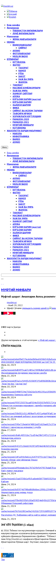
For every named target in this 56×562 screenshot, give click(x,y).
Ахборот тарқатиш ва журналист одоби (21, 427)
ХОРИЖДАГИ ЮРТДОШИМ (27, 244)
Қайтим (5, 481)
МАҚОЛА (17, 261)
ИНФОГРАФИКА (21, 264)
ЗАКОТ (21, 204)
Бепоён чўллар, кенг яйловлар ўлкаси (19, 459)
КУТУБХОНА (19, 189)
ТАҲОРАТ (23, 195)
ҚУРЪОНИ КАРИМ (22, 229)
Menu (4, 147)
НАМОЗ (22, 198)
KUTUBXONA (19, 255)
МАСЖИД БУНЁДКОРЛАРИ (26, 215)
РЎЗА (21, 201)
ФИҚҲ (16, 235)
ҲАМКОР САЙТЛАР (22, 221)
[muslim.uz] (7, 6)
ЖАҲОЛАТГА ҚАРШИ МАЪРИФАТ (24, 258)
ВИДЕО (16, 266)
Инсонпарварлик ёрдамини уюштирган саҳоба (24, 372)
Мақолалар (13, 164)
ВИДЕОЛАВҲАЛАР (22, 172)
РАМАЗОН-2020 (21, 246)
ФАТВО (16, 192)
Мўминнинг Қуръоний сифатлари (17, 503)
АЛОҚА (16, 224)
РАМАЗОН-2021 (21, 249)
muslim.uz (12, 302)
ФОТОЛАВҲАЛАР (22, 181)
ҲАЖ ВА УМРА (25, 206)
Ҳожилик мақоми (9, 448)
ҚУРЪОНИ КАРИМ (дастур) (27, 226)
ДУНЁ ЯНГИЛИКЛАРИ (23, 161)
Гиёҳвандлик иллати (11, 438)
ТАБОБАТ (18, 212)
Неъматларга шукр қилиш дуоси (17, 492)
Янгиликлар (13, 155)
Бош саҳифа (13, 152)
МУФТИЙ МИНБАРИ (23, 252)
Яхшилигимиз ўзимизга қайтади (16, 394)
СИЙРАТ (22, 175)
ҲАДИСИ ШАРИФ (22, 232)
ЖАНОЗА (22, 209)
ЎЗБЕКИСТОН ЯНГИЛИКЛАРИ (28, 158)
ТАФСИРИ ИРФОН (22, 241)
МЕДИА (11, 169)
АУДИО (16, 178)
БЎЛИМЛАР (13, 186)
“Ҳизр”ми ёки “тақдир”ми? (14, 383)
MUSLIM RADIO (20, 184)
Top (3, 559)
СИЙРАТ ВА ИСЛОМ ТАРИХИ (28, 238)
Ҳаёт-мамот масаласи (12, 470)
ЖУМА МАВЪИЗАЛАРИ (24, 166)
